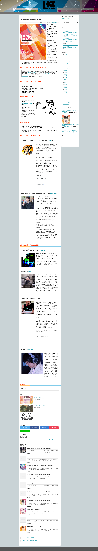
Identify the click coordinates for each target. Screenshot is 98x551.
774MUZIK (65, 112)
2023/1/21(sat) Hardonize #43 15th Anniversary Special (40, 465)
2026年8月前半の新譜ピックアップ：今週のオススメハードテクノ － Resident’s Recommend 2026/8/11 (70, 46)
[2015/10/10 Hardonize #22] (23, 458)
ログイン (64, 99)
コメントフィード (66, 102)
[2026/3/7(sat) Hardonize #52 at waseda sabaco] (23, 485)
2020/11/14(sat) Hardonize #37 (34, 509)
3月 (67, 64)
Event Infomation (33, 12)
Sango (30, 271)
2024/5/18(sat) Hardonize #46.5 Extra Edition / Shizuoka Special (42, 491)
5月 (67, 61)
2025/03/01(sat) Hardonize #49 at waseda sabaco (38, 474)
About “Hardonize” (32, 72)
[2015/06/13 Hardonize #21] (23, 520)
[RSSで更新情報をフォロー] (26, 437)
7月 (67, 57)
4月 (67, 63)
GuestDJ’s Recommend (50, 12)
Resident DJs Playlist (41, 12)
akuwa (30, 349)
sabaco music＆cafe (27, 103)
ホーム (20, 12)
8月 (67, 56)
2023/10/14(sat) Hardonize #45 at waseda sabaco (38, 500)
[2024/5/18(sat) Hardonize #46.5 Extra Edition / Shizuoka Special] (23, 493)
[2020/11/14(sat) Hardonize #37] (23, 511)
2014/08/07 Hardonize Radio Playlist (29, 540)
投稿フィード (65, 100)
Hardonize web (50, 549)
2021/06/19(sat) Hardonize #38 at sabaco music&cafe (39, 448)
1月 (67, 68)
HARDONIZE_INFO (67, 126)
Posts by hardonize (66, 18)
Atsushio (53, 193)
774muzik (41, 250)
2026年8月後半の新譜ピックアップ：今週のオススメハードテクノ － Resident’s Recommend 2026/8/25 (70, 31)
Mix (56, 12)
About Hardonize (26, 12)
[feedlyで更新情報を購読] (23, 437)
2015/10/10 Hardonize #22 (39, 397)
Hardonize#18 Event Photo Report (29, 537)
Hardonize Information (53, 439)
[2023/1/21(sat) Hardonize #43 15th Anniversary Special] (23, 467)
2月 (67, 66)
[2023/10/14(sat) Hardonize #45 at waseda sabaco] (23, 502)
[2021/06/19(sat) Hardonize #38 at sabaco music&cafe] (23, 450)
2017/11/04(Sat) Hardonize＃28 (34, 526)
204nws (49, 140)
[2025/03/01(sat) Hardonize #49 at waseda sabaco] (23, 476)
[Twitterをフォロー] (21, 437)
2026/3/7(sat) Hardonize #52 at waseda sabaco (38, 483)
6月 (67, 59)
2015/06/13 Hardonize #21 (39, 413)
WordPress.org (66, 104)
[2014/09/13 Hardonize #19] (44, 427)
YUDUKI (65, 135)
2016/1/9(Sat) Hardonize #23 (39, 405)
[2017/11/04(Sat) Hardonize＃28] (23, 528)
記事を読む (29, 453)
